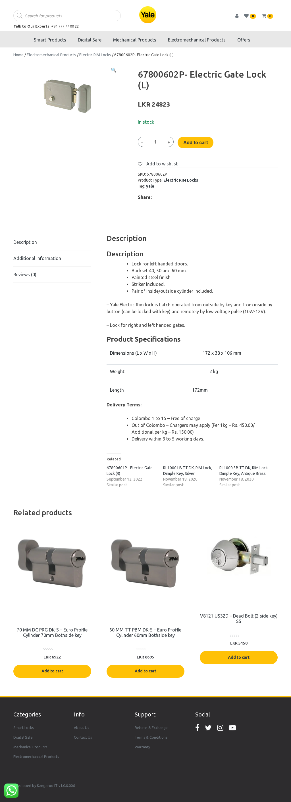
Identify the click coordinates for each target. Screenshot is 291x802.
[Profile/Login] (239, 15)
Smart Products (50, 39)
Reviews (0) (24, 274)
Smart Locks (23, 728)
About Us (81, 728)
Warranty (142, 747)
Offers (243, 39)
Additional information (37, 258)
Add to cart (195, 142)
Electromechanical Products (197, 39)
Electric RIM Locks (95, 55)
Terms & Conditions (151, 737)
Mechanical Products (134, 39)
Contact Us (83, 737)
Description (25, 242)
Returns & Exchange (151, 728)
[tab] (52, 242)
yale (150, 186)
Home (18, 55)
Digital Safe (89, 39)
